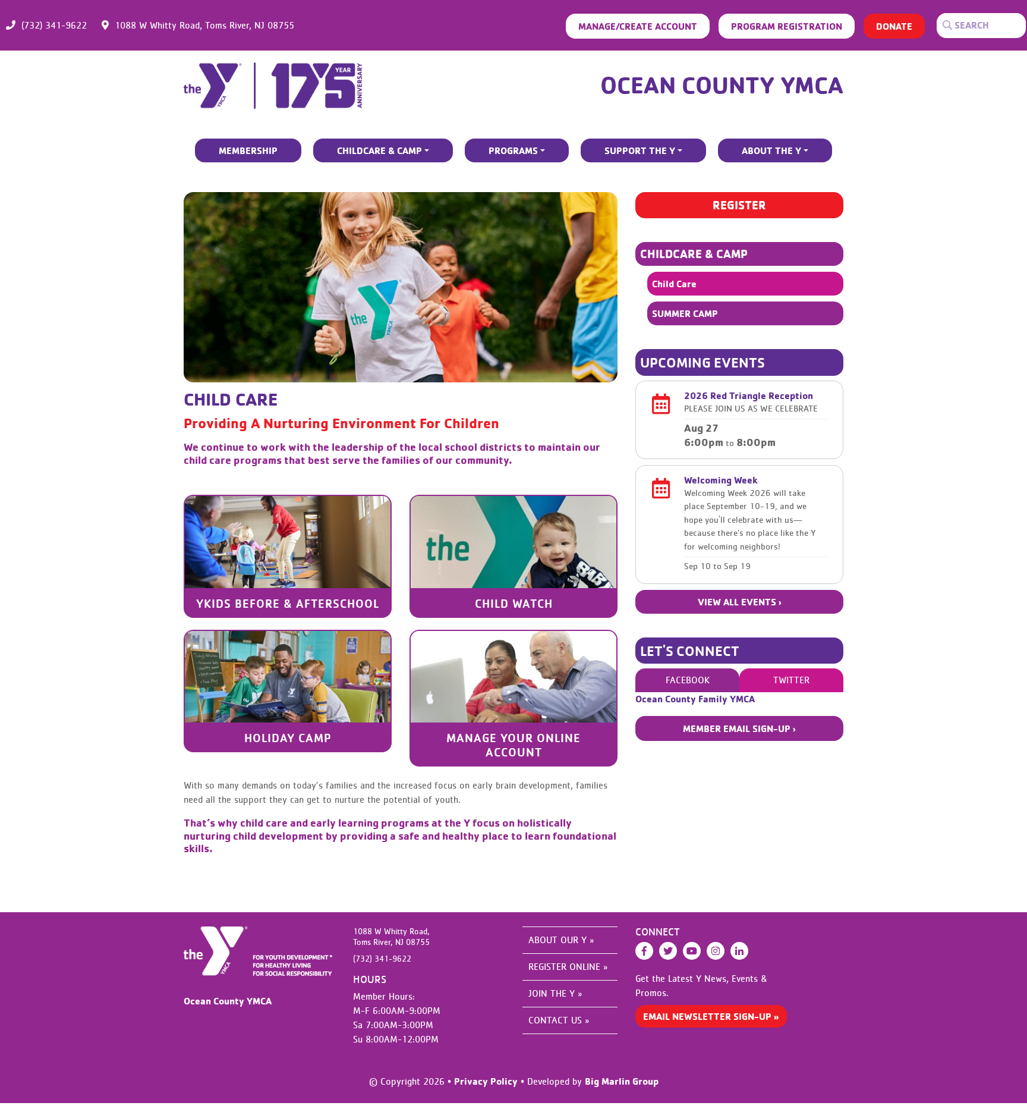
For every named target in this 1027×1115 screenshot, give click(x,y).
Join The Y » (555, 993)
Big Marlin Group (622, 1081)
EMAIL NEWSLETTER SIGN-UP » (711, 1016)
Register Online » (567, 967)
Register (739, 204)
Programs (513, 150)
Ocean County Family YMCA (695, 699)
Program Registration (786, 26)
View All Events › (740, 602)
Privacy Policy (486, 1081)
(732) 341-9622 (54, 25)
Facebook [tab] (688, 680)
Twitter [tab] (791, 680)
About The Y (771, 150)
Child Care (674, 284)
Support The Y (639, 150)
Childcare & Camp (379, 150)
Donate (894, 26)
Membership (248, 150)
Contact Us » (558, 1020)
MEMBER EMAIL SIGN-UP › (739, 728)
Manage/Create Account (637, 26)
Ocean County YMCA (721, 84)
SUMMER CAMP (685, 313)
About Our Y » (561, 940)
